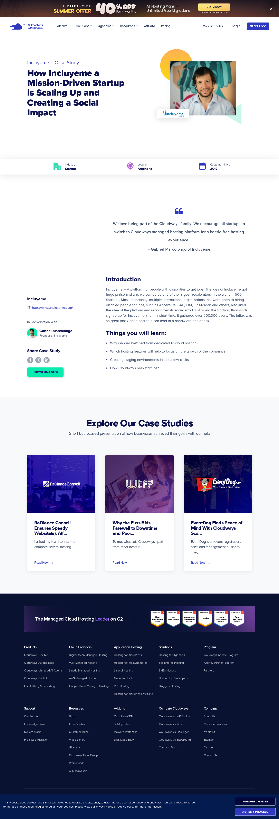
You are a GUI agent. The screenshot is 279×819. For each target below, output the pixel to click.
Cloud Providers (80, 647)
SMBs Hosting (167, 670)
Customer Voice (79, 731)
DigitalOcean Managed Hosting (88, 654)
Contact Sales (213, 26)
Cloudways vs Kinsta (171, 724)
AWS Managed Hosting (83, 678)
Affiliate (149, 26)
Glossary (74, 747)
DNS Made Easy (124, 739)
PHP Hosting (121, 686)
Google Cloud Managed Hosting (89, 686)
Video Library (77, 739)
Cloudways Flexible (36, 654)
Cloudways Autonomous (39, 662)
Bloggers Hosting (170, 686)
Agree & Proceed (255, 811)
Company (211, 708)
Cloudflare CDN (123, 716)
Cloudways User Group (83, 755)
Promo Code (77, 763)
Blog (72, 716)
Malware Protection (125, 731)
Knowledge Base (34, 724)
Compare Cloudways (173, 708)
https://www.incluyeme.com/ (52, 307)
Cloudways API (78, 770)
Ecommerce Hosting (171, 662)
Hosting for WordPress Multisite (133, 693)
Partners (209, 670)
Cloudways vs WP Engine (174, 716)
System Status (32, 731)
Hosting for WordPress (128, 654)
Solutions (83, 26)
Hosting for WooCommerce (130, 662)
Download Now (45, 372)
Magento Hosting (124, 678)
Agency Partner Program (219, 662)
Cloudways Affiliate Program (221, 654)
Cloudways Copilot (35, 678)
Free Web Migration (36, 739)
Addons (119, 708)
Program (210, 647)
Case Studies (77, 724)
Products (30, 647)
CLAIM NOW (214, 7)
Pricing (166, 26)
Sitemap (209, 739)
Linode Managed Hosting (84, 670)
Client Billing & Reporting (39, 686)
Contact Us (211, 755)
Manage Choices (255, 801)
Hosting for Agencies (172, 654)
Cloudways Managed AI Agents (43, 670)
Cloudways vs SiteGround (175, 739)
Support (29, 708)
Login (236, 26)
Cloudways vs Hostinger (174, 731)
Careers (209, 747)
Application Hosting (128, 647)
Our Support (31, 716)
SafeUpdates (122, 724)
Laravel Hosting (123, 670)
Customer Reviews (215, 724)
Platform (61, 26)
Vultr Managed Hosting (83, 662)
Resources (128, 26)
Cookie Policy (125, 806)
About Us (209, 716)
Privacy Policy (104, 806)
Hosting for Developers (173, 678)
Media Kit (209, 731)
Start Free (258, 26)
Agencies (105, 26)
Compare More (168, 747)
